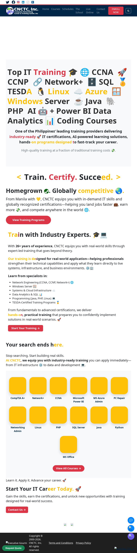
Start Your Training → (25, 328)
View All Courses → (68, 468)
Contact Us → (17, 509)
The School (79, 10)
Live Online (90, 10)
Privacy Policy (83, 542)
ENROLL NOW (116, 11)
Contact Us (101, 10)
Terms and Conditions (61, 542)
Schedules (67, 9)
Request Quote (13, 548)
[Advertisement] (68, 36)
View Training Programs (28, 220)
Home (45, 9)
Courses (55, 9)
